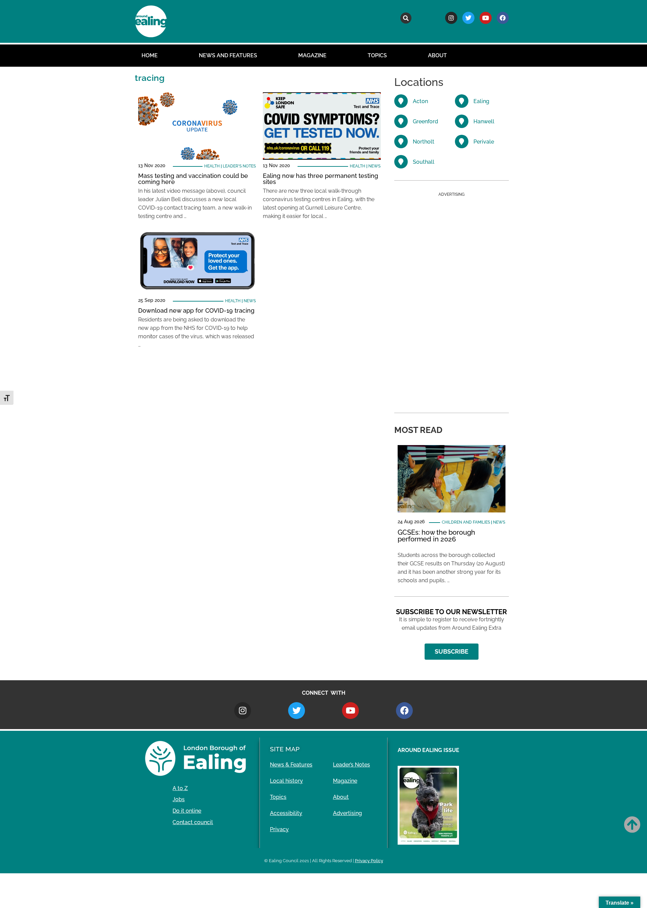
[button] (405, 18)
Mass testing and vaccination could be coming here (193, 178)
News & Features (291, 764)
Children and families (466, 522)
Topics (377, 55)
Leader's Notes (239, 166)
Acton (420, 101)
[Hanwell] (461, 121)
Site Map (285, 749)
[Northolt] (401, 141)
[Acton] (401, 101)
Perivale (483, 141)
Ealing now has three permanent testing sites (320, 178)
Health (212, 166)
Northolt (423, 141)
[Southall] (401, 161)
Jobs (179, 799)
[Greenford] (401, 121)
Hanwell (483, 121)
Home (150, 55)
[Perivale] (461, 141)
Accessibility (286, 813)
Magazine (312, 55)
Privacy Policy (369, 860)
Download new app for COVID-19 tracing (196, 310)
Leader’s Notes (351, 764)
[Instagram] (451, 18)
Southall (423, 162)
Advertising (347, 813)
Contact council (193, 822)
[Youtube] (486, 18)
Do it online (187, 811)
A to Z (180, 788)
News (374, 166)
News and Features (228, 55)
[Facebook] (503, 18)
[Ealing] (461, 101)
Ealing (481, 101)
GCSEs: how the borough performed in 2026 (436, 535)
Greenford (425, 121)
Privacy (279, 829)
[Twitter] (468, 18)
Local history (286, 781)
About (437, 55)
